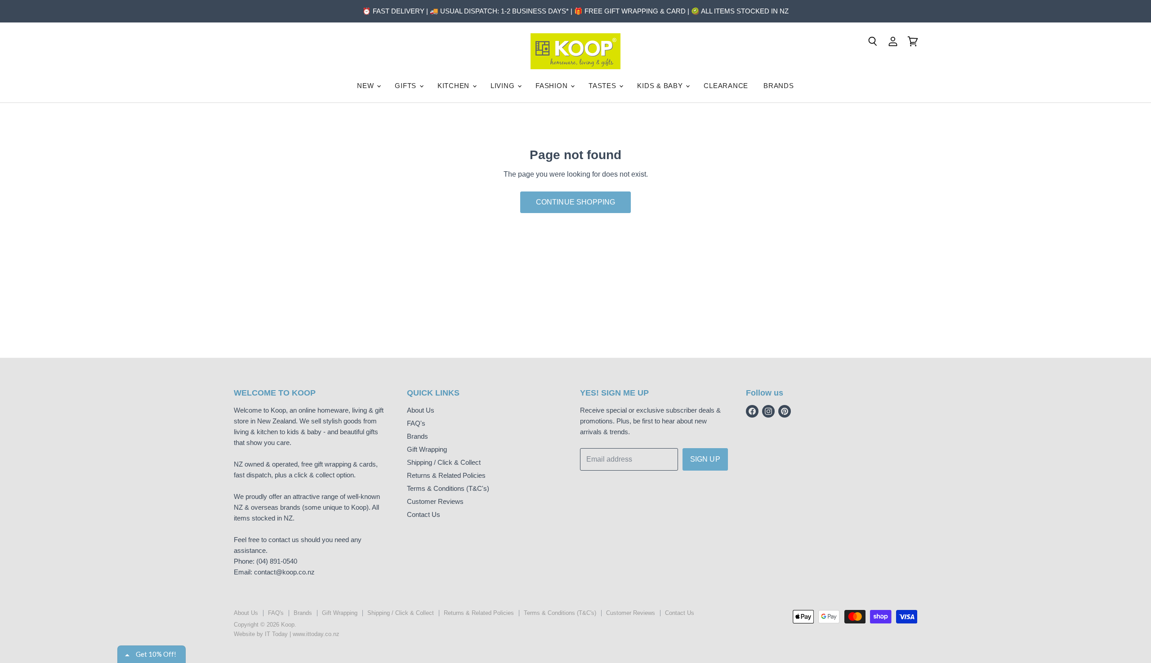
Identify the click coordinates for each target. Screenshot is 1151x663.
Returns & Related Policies (446, 475)
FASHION (552, 85)
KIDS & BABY (661, 85)
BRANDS (778, 85)
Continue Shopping (576, 202)
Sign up (705, 459)
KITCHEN (454, 85)
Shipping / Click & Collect (444, 462)
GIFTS (407, 85)
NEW (366, 85)
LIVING (504, 85)
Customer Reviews (435, 501)
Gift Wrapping (427, 449)
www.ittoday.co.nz (316, 634)
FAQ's (416, 423)
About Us (420, 410)
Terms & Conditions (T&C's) (448, 488)
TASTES (603, 85)
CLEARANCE (726, 85)
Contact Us (423, 514)
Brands (417, 436)
